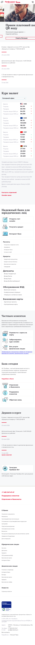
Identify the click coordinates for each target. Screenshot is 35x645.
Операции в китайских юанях (13, 295)
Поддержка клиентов (10, 496)
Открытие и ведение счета (11, 244)
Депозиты (8, 271)
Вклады (4, 574)
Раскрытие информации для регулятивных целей (15, 533)
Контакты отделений (9, 192)
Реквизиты (5, 516)
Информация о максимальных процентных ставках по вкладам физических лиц (17, 615)
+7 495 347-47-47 (8, 492)
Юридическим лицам (10, 544)
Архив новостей (7, 455)
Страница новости (7, 591)
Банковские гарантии (10, 264)
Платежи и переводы (7, 569)
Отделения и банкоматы (11, 499)
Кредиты (6, 256)
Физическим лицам (10, 566)
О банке (5, 510)
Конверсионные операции (12, 292)
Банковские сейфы (7, 582)
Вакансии (4, 531)
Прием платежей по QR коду (16, 27)
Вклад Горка (7, 278)
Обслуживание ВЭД (13, 287)
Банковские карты (13, 299)
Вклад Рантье (8, 276)
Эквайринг (7, 247)
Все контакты (6, 632)
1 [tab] (26, 20)
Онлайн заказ (6, 195)
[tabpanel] (17, 23)
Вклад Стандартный (10, 273)
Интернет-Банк (6, 560)
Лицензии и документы (8, 514)
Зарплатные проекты (10, 302)
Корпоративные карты (11, 304)
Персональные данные (8, 526)
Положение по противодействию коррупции (14, 521)
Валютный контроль (10, 290)
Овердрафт (7, 266)
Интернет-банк (8, 249)
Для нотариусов (6, 538)
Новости (5, 588)
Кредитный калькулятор (10, 259)
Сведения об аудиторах (8, 536)
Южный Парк (14, 635)
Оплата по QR (8, 252)
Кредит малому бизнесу (10, 261)
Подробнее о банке (8, 379)
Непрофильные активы (8, 528)
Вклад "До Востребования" (12, 281)
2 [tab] (28, 20)
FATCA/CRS (4, 524)
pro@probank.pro (13, 630)
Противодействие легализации (10, 519)
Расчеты (6, 242)
